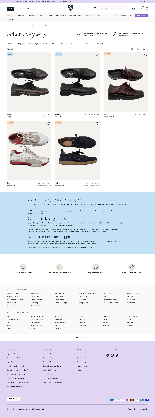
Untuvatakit (82, 316)
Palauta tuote (48, 358)
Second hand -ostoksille (52, 366)
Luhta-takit (130, 297)
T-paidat (82, 322)
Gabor (23, 25)
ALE (98, 15)
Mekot (9, 325)
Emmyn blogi (82, 362)
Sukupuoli (87, 44)
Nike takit (106, 297)
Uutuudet (89, 15)
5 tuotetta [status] (10, 49)
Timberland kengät (61, 303)
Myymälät (124, 15)
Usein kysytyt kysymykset (16, 386)
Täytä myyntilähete (14, 358)
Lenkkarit (82, 319)
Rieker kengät (11, 303)
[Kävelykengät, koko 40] (77, 150)
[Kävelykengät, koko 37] (29, 82)
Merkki (9, 44)
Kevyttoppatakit (132, 316)
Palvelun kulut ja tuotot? (16, 378)
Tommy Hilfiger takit (37, 300)
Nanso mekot (35, 297)
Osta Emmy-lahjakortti (51, 378)
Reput (33, 328)
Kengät (31, 15)
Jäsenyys (115, 15)
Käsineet (130, 319)
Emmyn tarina (82, 358)
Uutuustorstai (59, 316)
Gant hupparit (35, 293)
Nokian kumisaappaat (110, 303)
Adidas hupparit (12, 293)
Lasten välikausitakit (37, 319)
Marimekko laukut (85, 306)
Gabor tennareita (106, 229)
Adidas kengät (59, 300)
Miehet (19, 9)
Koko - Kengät (33, 44)
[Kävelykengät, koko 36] (29, 150)
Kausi (70, 44)
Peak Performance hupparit (88, 293)
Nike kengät (131, 300)
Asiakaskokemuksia (84, 354)
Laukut (41, 15)
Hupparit (130, 322)
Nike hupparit (59, 293)
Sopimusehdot (48, 354)
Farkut (9, 322)
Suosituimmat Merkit (56, 15)
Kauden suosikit (75, 15)
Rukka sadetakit (36, 306)
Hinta (54, 44)
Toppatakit (106, 316)
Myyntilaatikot (12, 362)
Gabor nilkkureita (79, 229)
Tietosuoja (132, 409)
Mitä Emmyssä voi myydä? (16, 374)
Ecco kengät (83, 300)
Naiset (10, 9)
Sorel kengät (35, 303)
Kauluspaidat (83, 325)
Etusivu (9, 25)
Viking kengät (83, 303)
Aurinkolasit (130, 325)
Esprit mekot (59, 297)
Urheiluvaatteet (60, 322)
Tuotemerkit (11, 19)
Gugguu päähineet (61, 306)
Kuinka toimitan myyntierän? (17, 382)
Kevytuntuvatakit (12, 319)
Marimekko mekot (13, 297)
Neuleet (105, 322)
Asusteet (21, 15)
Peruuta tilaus (48, 362)
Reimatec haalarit (13, 306)
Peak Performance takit (15, 300)
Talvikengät (58, 319)
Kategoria (20, 44)
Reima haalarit (131, 303)
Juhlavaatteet (35, 322)
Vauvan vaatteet (36, 325)
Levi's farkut (107, 293)
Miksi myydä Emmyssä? (15, 366)
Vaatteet (10, 15)
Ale (62, 44)
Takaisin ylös (77, 337)
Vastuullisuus (82, 366)
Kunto (45, 44)
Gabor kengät (30, 25)
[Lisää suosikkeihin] (48, 54)
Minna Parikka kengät (110, 300)
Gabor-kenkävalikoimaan (52, 247)
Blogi (131, 15)
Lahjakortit (58, 328)
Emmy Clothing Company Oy (23, 409)
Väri (77, 44)
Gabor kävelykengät (41, 25)
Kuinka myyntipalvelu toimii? (17, 370)
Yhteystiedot (82, 370)
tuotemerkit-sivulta (88, 247)
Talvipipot (106, 319)
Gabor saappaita (93, 229)
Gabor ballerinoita (45, 232)
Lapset (28, 9)
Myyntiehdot (11, 354)
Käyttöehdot (143, 409)
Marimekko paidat (133, 293)
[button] (147, 8)
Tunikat (57, 325)
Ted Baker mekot (84, 297)
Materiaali (99, 44)
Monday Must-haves (38, 316)
